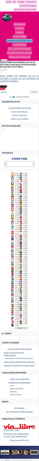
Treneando (31, 2)
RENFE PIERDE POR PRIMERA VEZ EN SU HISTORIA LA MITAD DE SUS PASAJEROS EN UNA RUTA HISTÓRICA (19, 78)
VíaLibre (21, 2)
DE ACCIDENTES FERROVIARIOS (19, 412)
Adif (14, 2)
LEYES (12, 386)
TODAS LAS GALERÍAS (19, 119)
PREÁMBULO (19, 24)
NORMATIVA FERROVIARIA (19, 383)
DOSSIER (19, 32)
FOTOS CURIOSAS (19, 115)
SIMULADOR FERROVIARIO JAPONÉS (19, 362)
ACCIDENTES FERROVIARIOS (19, 53)
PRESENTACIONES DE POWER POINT (19, 365)
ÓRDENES (13, 392)
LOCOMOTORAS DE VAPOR (19, 108)
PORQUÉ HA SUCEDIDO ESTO (19, 40)
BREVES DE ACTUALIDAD (19, 57)
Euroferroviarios (28, 6)
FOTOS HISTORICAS (19, 112)
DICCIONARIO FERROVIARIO (19, 349)
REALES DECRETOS (16, 389)
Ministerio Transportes (25, 9)
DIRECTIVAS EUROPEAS (19, 379)
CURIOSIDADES (19, 45)
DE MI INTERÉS (19, 36)
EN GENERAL (19, 408)
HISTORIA (19, 28)
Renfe (8, 2)
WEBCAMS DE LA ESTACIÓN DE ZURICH (19, 358)
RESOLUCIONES (15, 395)
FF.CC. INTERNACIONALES (19, 49)
